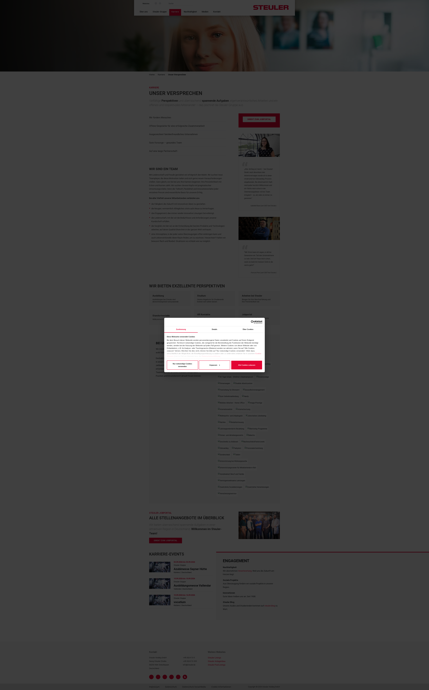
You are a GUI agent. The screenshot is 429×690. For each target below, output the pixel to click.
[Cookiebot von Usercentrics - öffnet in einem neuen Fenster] (252, 322)
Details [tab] (214, 329)
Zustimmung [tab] (181, 329)
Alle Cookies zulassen (246, 365)
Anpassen (213, 365)
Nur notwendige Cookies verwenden (182, 365)
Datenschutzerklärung (211, 356)
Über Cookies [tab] (248, 329)
